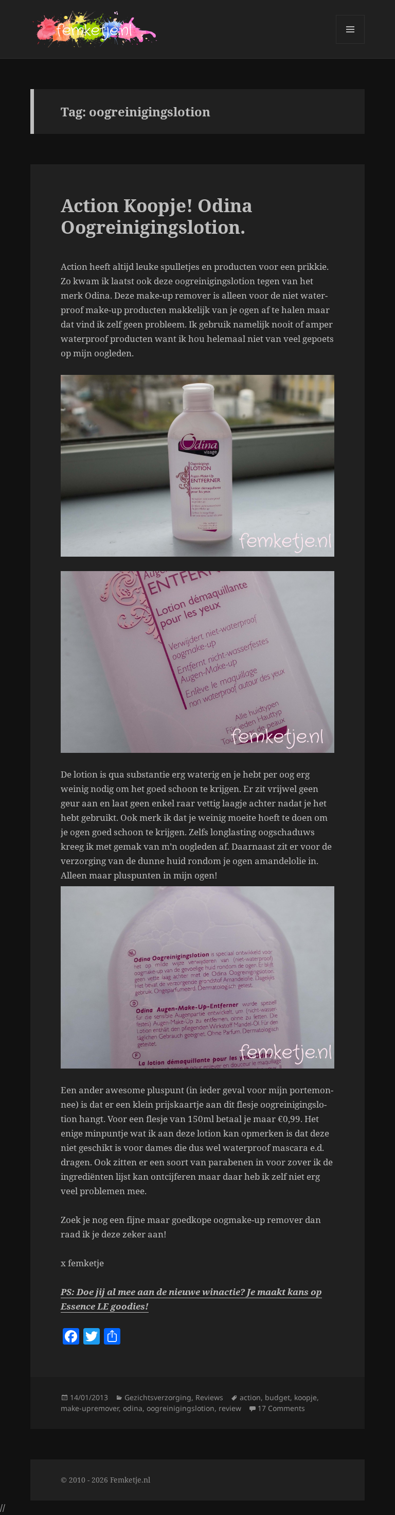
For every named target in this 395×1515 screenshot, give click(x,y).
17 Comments (281, 1408)
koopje (305, 1397)
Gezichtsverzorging (157, 1397)
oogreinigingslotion (180, 1408)
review (230, 1408)
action (250, 1397)
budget (277, 1397)
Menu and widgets (350, 43)
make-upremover (90, 1408)
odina (132, 1408)
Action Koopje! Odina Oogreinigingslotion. (157, 216)
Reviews (209, 1397)
